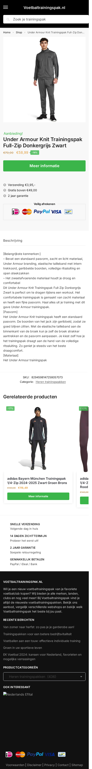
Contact (63, 765)
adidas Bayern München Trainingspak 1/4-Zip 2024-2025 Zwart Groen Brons (37, 481)
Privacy (49, 765)
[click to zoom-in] (46, 79)
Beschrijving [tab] (12, 240)
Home (6, 32)
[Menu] (9, 7)
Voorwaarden (15, 765)
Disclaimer (34, 765)
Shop (19, 32)
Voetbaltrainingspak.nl (44, 7)
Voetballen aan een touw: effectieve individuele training (41, 641)
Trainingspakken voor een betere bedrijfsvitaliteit (37, 634)
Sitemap (77, 765)
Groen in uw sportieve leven (22, 647)
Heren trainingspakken (51, 381)
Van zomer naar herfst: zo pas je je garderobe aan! (38, 627)
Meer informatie (44, 166)
